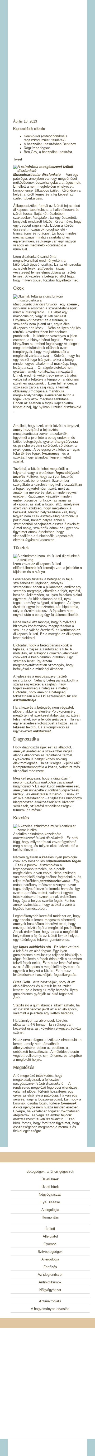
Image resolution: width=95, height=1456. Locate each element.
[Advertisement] (47, 52)
